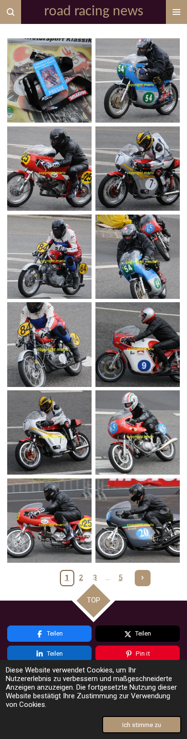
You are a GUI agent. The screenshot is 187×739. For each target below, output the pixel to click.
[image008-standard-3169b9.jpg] (138, 345)
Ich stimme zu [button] (141, 724)
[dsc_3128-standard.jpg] (49, 80)
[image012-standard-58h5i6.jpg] (138, 521)
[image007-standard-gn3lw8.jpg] (49, 345)
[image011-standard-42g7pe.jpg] (49, 521)
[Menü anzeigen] (176, 12)
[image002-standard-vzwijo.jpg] (138, 80)
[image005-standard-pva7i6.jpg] (49, 257)
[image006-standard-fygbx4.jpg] (138, 257)
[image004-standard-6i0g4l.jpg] (138, 169)
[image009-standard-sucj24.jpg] (49, 432)
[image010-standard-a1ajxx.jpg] (138, 432)
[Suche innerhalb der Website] (10, 12)
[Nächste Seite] (143, 578)
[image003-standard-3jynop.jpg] (49, 169)
